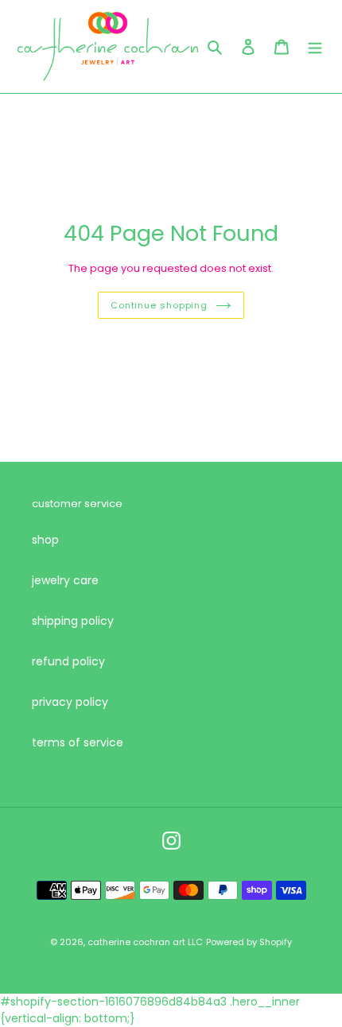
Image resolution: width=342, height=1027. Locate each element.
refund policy (68, 661)
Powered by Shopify (249, 942)
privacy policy (70, 702)
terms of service (77, 742)
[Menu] (315, 46)
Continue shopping (159, 305)
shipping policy (73, 621)
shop (45, 540)
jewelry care (65, 580)
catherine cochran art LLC (145, 942)
